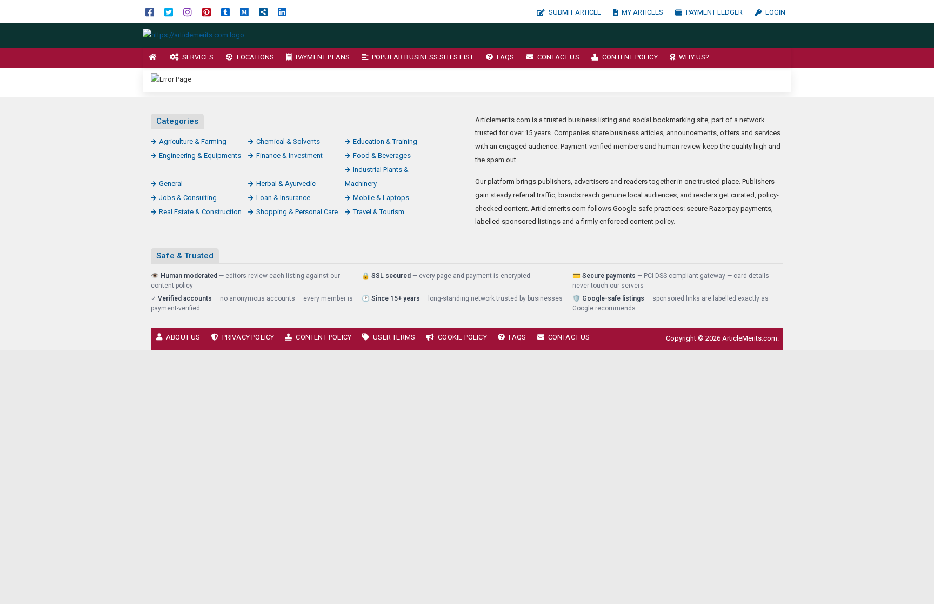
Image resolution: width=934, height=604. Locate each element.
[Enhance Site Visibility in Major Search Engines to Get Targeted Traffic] (193, 35)
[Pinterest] (206, 12)
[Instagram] (187, 12)
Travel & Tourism (378, 212)
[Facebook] (149, 12)
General (171, 184)
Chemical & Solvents (288, 141)
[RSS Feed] (263, 12)
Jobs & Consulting (188, 198)
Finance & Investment (289, 155)
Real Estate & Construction (200, 212)
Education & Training (385, 141)
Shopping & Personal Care (297, 212)
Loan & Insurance (283, 198)
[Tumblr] (225, 12)
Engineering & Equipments (200, 155)
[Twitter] (168, 12)
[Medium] (244, 12)
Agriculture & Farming (192, 141)
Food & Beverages (382, 155)
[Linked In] (282, 12)
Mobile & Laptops (381, 198)
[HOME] (153, 58)
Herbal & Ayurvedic (286, 184)
